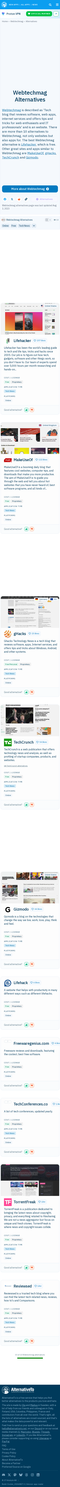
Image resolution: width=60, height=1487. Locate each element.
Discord (38, 1428)
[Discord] (3, 1474)
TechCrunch (10, 157)
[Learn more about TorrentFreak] (8, 1202)
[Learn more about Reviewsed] (8, 1286)
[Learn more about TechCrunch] (8, 742)
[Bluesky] (20, 1474)
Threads (45, 1431)
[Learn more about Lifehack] (8, 983)
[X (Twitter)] (9, 1474)
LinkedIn (20, 1435)
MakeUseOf (35, 153)
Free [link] (14, 225)
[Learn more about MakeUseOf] (8, 460)
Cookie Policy (9, 1456)
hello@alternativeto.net (14, 1428)
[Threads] (26, 1474)
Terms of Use (8, 1449)
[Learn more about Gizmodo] (8, 909)
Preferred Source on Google (16, 1466)
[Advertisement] (30, 54)
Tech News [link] (24, 225)
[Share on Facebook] (5, 199)
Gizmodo (32, 157)
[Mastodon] (15, 1474)
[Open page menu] (57, 4)
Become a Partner (11, 1463)
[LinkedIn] (38, 1474)
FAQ (4, 1445)
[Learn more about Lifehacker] (8, 341)
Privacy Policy (9, 1452)
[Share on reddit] (19, 199)
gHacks (50, 153)
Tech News (10, 391)
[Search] (50, 4)
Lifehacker (28, 144)
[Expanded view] (46, 219)
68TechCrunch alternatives (16, 766)
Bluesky (36, 1431)
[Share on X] (12, 199)
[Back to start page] (4, 5)
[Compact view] (50, 219)
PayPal (5, 1441)
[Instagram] (32, 1474)
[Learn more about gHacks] (8, 634)
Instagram (7, 1435)
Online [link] (5, 225)
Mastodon (26, 1431)
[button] (39, 340)
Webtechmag (11, 110)
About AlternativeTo (12, 1459)
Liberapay (44, 1438)
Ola (23, 1405)
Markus (34, 1405)
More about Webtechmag (28, 189)
